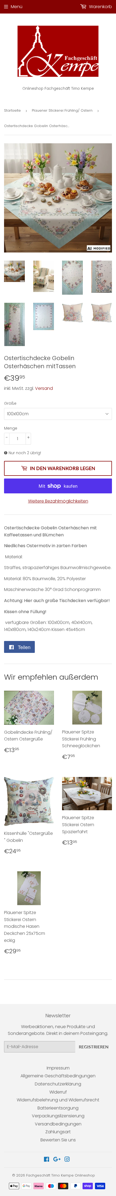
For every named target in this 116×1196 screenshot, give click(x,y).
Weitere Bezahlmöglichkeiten (58, 501)
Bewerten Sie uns (58, 1140)
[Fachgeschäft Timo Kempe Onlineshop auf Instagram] (67, 1160)
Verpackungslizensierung (58, 1116)
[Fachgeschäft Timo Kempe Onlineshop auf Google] (57, 1160)
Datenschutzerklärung (58, 1084)
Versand (44, 388)
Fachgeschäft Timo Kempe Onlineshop (60, 1175)
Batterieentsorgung (58, 1108)
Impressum (58, 1068)
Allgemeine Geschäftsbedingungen (58, 1076)
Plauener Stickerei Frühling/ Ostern (62, 110)
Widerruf (58, 1092)
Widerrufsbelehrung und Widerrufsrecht (58, 1100)
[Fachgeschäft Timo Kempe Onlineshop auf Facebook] (46, 1160)
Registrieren (93, 1046)
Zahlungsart (58, 1132)
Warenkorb (100, 7)
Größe (10, 403)
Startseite (12, 110)
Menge (10, 428)
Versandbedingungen (58, 1124)
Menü (16, 7)
